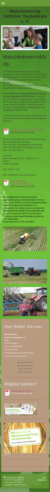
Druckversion (11, 477)
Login (44, 477)
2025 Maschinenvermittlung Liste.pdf (27, 130)
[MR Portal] (25, 438)
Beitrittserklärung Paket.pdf (22, 391)
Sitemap (21, 477)
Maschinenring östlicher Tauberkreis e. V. (25, 16)
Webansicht (41, 480)
